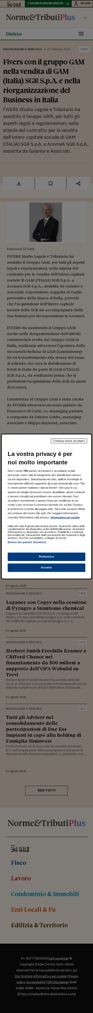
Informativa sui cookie (65, 517)
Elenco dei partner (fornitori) (27, 542)
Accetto (46, 567)
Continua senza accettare (69, 440)
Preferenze (46, 556)
